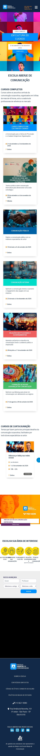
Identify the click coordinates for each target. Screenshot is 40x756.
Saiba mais (15, 524)
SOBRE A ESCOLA (20, 676)
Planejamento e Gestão (12, 558)
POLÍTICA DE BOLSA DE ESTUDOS (20, 695)
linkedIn (12, 731)
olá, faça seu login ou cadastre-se (28, 8)
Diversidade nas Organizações (3, 559)
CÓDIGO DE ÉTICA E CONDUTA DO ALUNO (20, 689)
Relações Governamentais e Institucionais (21, 559)
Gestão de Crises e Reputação (35, 559)
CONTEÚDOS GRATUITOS (20, 682)
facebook (23, 731)
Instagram (17, 731)
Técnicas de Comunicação (27, 559)
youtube (28, 731)
